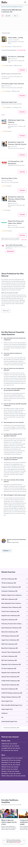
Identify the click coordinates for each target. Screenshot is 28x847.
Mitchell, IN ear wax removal (9, 767)
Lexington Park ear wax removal (10, 748)
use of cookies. (17, 842)
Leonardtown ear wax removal (10, 746)
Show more (24, 239)
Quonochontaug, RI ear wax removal (11, 758)
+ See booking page (20, 50)
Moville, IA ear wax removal (9, 769)
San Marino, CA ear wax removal (11, 773)
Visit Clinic (22, 70)
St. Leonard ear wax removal (9, 750)
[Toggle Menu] (24, 2)
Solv (2, 6)
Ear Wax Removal (8, 6)
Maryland (15, 6)
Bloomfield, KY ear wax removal (10, 762)
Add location (10, 251)
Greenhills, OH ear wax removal (10, 764)
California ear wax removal (9, 744)
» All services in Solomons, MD (11, 727)
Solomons (20, 6)
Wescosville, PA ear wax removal (11, 760)
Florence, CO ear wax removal (10, 771)
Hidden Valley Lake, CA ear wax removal (13, 776)
